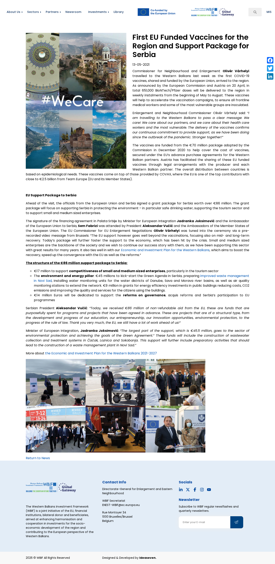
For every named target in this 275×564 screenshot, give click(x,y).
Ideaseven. (147, 558)
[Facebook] (270, 60)
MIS (269, 12)
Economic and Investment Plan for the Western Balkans (165, 250)
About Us (13, 12)
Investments (97, 12)
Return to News (38, 458)
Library (119, 12)
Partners (52, 12)
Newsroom (73, 12)
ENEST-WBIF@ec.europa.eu (121, 505)
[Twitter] (270, 68)
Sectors (33, 12)
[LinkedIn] (270, 76)
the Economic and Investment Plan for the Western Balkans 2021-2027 (101, 353)
